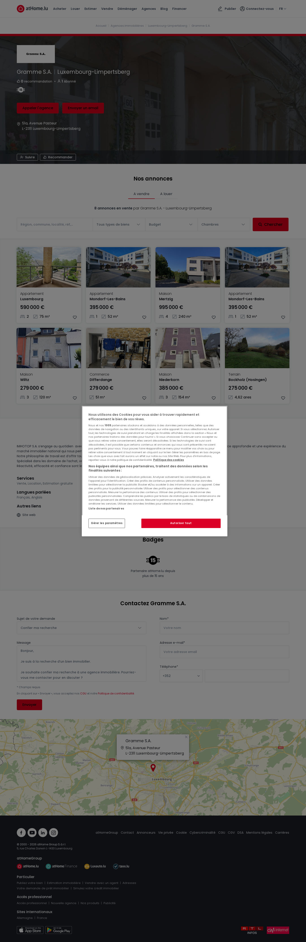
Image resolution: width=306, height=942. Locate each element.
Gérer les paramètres (107, 523)
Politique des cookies (168, 459)
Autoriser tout (181, 523)
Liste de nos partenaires (106, 508)
